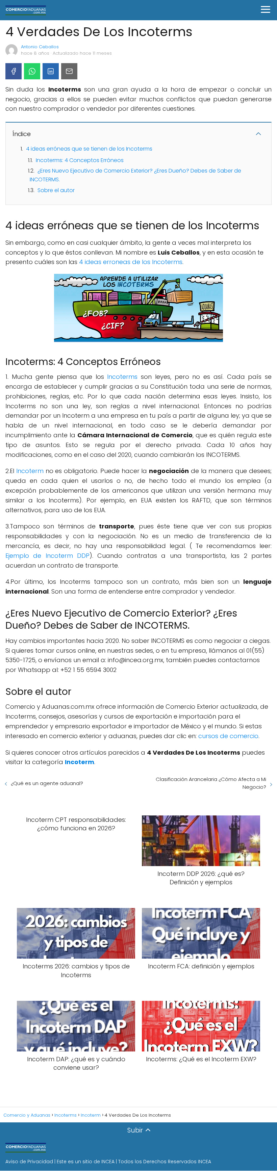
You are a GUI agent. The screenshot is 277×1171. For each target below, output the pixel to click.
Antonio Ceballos (40, 47)
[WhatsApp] (32, 71)
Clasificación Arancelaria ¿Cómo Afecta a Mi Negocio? (211, 783)
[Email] (69, 71)
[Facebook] (13, 71)
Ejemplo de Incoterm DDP (47, 555)
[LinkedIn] (51, 71)
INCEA (108, 1161)
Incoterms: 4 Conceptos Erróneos (80, 160)
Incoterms (122, 376)
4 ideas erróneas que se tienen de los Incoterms (89, 149)
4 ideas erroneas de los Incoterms (130, 262)
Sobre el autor (56, 190)
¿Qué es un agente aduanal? (47, 783)
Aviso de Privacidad (29, 1161)
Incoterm (30, 471)
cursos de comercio (228, 736)
